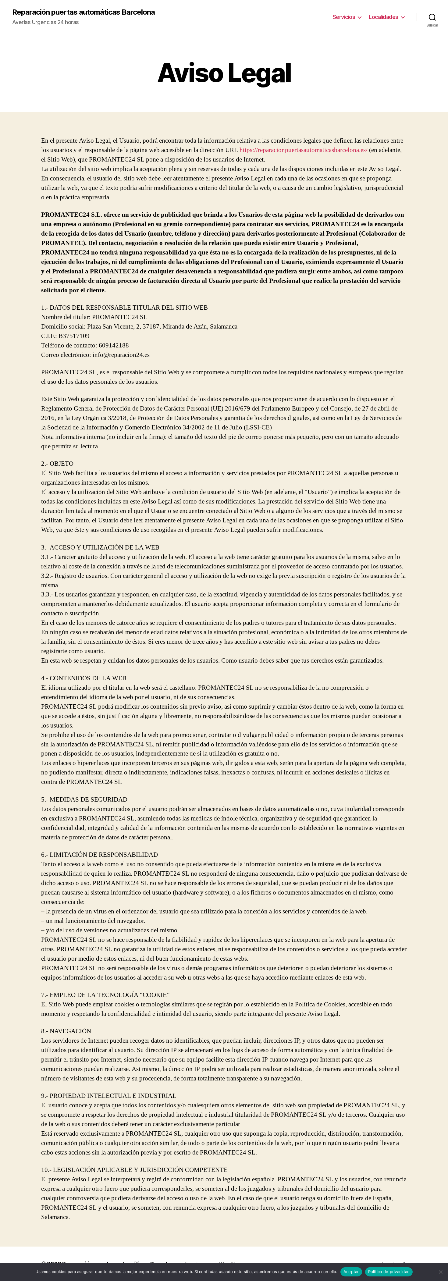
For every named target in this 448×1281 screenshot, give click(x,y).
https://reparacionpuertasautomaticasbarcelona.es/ (304, 150)
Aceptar (351, 1271)
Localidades (383, 17)
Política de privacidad (389, 1271)
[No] (440, 1272)
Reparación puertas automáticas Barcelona (83, 12)
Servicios (344, 17)
